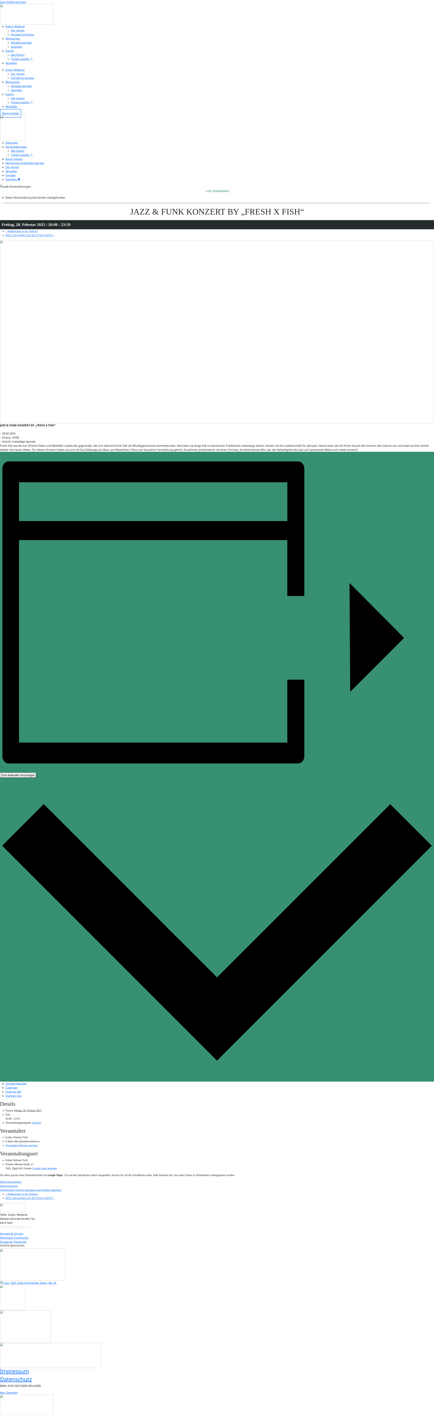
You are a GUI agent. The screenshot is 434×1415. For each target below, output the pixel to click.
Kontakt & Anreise (22, 34)
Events (9, 51)
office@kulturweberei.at (15, 1227)
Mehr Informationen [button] (11, 1181)
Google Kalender (16, 1084)
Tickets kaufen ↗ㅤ (22, 59)
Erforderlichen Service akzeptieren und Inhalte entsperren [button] (30, 1190)
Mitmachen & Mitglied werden (24, 163)
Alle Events (18, 55)
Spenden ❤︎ (12, 179)
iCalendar (11, 1088)
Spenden (16, 47)
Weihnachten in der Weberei (21, 231)
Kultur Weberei (15, 26)
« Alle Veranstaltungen (217, 190)
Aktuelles (11, 63)
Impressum (14, 1371)
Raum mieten (14, 159)
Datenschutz (16, 1379)
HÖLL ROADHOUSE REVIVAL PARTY (29, 235)
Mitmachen (12, 39)
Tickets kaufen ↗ (22, 155)
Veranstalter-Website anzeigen (21, 1145)
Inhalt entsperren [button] (9, 1186)
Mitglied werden (21, 43)
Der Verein (18, 30)
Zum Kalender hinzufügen (18, 775)
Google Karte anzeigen (44, 1168)
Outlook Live (13, 1096)
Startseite (11, 143)
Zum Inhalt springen (13, 2)
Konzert (36, 1122)
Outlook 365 (13, 1092)
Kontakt (10, 175)
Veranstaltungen (16, 147)
